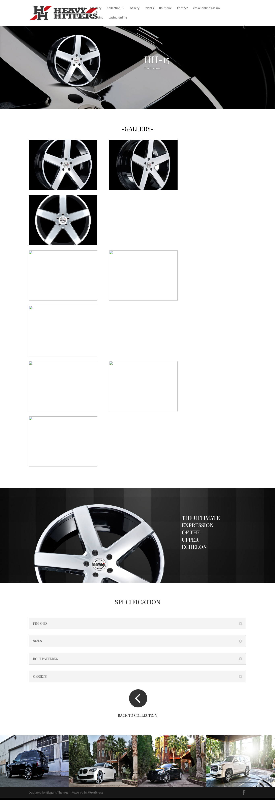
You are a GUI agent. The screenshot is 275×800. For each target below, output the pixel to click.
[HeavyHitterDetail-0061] (63, 355)
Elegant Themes (57, 792)
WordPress (95, 792)
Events (149, 8)
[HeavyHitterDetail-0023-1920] (63, 299)
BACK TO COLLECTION (137, 715)
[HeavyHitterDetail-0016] (143, 410)
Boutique (165, 8)
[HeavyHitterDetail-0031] (63, 410)
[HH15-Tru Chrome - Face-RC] (63, 244)
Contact (182, 8)
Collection (114, 8)
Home (81, 8)
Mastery (95, 8)
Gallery (135, 8)
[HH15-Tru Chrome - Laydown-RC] (143, 189)
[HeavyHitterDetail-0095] (143, 299)
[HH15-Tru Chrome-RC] (63, 189)
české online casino (206, 8)
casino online (118, 17)
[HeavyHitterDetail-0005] (63, 466)
